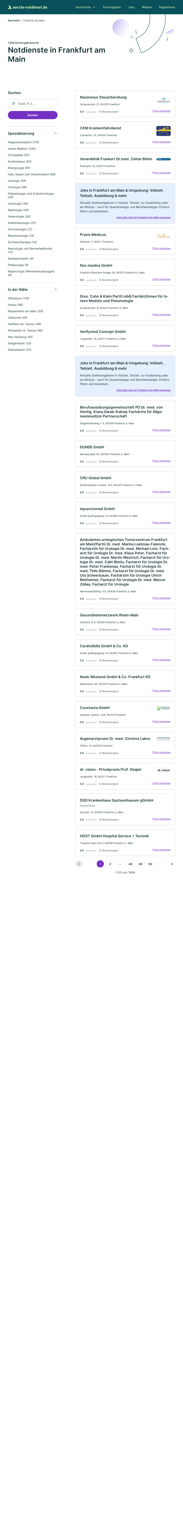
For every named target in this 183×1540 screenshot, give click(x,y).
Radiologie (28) (18, 210)
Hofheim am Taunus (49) (24, 324)
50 (150, 864)
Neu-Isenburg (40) (20, 337)
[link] (125, 104)
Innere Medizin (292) (22, 148)
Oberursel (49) (18, 317)
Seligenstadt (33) (19, 343)
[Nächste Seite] (171, 863)
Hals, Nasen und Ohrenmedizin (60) (32, 174)
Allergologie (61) (19, 168)
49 (140, 864)
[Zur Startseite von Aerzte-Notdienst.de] (27, 7)
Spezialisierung (21, 133)
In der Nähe (18, 289)
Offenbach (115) (18, 298)
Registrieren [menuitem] (167, 7)
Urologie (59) (17, 181)
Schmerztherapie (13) (22, 242)
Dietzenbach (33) (19, 349)
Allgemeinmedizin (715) (23, 142)
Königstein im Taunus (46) (25, 330)
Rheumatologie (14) (21, 235)
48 (130, 864)
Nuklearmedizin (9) (21, 258)
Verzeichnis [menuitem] (83, 7)
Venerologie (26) (19, 216)
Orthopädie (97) (19, 155)
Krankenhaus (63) (20, 161)
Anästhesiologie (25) (22, 223)
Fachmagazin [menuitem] (112, 7)
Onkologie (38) (18, 203)
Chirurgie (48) (17, 187)
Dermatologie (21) (20, 229)
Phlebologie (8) (18, 265)
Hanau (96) (15, 305)
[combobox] (33, 103)
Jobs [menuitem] (131, 7)
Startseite (14, 20)
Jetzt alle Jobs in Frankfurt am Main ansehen (143, 217)
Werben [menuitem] (147, 7)
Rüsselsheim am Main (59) (25, 311)
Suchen (33, 115)
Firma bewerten (161, 110)
